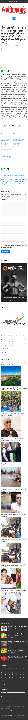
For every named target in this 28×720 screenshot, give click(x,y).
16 (20, 341)
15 (16, 341)
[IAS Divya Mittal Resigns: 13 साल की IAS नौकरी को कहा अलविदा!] (14, 578)
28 (12, 345)
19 (5, 343)
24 (24, 343)
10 (24, 339)
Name (3, 221)
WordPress (10, 715)
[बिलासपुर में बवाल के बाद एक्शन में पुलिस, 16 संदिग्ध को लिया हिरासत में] (14, 527)
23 (20, 343)
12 (5, 341)
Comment (3, 199)
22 (16, 343)
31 (24, 345)
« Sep (2, 353)
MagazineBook (21, 715)
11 (1, 341)
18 (1, 343)
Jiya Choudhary (15, 45)
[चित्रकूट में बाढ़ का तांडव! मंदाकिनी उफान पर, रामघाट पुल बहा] (14, 477)
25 (1, 345)
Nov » (6, 353)
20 (9, 343)
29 (16, 345)
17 (24, 341)
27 (9, 345)
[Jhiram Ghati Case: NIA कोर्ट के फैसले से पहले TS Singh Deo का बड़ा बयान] (14, 426)
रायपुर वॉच (3, 24)
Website (3, 236)
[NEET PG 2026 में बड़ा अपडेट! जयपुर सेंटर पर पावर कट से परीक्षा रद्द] (14, 553)
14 (12, 341)
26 (5, 345)
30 (20, 345)
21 (12, 343)
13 (9, 341)
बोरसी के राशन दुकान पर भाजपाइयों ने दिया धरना (12, 175)
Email (3, 229)
